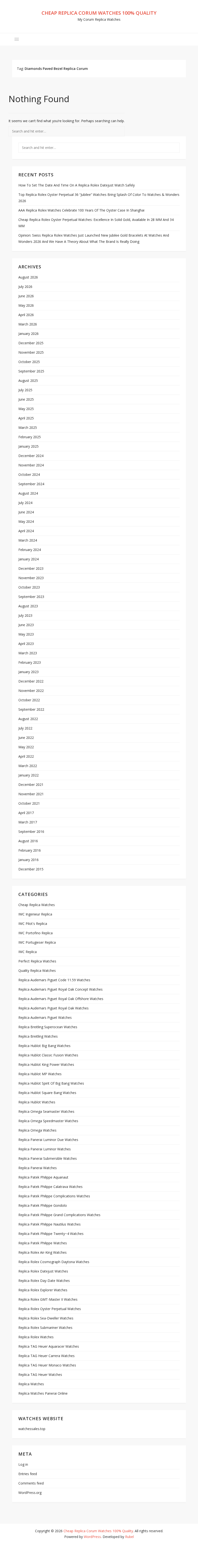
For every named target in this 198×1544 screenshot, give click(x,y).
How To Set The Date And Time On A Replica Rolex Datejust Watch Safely (76, 185)
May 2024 (26, 521)
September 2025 (31, 371)
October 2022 (29, 700)
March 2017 (27, 822)
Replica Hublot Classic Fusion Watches (48, 1055)
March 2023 (27, 653)
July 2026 (25, 286)
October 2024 (29, 474)
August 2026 (28, 277)
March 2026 (27, 324)
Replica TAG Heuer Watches (40, 1374)
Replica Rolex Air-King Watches (42, 1252)
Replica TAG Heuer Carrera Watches (46, 1355)
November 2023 (31, 578)
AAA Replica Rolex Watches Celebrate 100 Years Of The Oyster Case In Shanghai (81, 210)
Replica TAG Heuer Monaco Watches (47, 1365)
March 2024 (27, 540)
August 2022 (28, 718)
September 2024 (31, 484)
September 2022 (31, 709)
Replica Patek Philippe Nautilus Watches (49, 1224)
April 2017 (26, 812)
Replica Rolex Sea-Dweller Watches (45, 1318)
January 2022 (28, 775)
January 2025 (28, 446)
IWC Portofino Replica (35, 933)
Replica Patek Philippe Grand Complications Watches (59, 1215)
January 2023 (28, 671)
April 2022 (26, 756)
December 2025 (30, 343)
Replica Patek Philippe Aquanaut (43, 1177)
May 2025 (26, 408)
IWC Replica (27, 951)
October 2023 (29, 587)
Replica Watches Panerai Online (43, 1393)
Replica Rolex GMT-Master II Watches (48, 1299)
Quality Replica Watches (37, 970)
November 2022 (31, 690)
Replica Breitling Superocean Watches (47, 1027)
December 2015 (30, 869)
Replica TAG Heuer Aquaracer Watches (48, 1346)
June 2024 (26, 512)
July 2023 (25, 615)
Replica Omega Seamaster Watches (46, 1111)
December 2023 (30, 568)
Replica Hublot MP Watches (40, 1074)
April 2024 (26, 531)
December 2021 (30, 784)
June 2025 (26, 399)
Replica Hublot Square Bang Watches (47, 1092)
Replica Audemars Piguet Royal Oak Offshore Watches (60, 998)
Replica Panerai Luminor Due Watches (48, 1139)
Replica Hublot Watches (36, 1102)
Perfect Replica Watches (37, 961)
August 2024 (28, 493)
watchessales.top (31, 1428)
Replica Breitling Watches (38, 1036)
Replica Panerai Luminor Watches (44, 1149)
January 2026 (28, 333)
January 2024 (28, 559)
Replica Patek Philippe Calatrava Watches (50, 1186)
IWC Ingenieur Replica (35, 914)
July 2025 (25, 390)
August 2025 (28, 380)
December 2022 (30, 681)
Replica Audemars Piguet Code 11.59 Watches (54, 980)
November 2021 (31, 794)
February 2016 (29, 850)
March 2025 (27, 427)
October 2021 (29, 803)
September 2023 (31, 596)
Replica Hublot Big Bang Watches (44, 1045)
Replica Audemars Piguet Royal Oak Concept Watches (60, 989)
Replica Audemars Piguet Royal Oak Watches (53, 1008)
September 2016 (31, 831)
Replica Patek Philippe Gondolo (42, 1205)
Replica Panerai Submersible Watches (47, 1158)
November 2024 (31, 465)
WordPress (92, 1536)
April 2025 (26, 418)
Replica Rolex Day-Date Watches (44, 1280)
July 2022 (25, 728)
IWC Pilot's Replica (32, 923)
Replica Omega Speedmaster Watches (48, 1121)
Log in (23, 1464)
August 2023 (28, 606)
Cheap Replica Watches (36, 904)
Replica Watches (31, 1384)
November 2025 (31, 352)
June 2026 (26, 296)
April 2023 (26, 643)
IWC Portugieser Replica (37, 942)
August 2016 (28, 841)
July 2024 (25, 502)
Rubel (129, 1536)
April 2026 (26, 314)
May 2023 (26, 634)
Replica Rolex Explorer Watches (42, 1290)
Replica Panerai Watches (37, 1168)
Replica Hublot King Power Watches (46, 1064)
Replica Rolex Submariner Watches (45, 1327)
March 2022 (27, 765)
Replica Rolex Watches (36, 1337)
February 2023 (29, 662)
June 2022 (26, 737)
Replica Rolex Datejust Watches (43, 1271)
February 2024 (29, 549)
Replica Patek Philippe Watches (42, 1243)
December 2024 (30, 455)
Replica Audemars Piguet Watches (45, 1017)
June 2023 (26, 625)
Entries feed (27, 1473)
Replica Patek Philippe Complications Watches (54, 1196)
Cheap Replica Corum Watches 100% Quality (99, 13)
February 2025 (29, 437)
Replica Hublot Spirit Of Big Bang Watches (51, 1083)
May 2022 (26, 747)
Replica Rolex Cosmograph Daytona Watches (53, 1261)
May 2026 (26, 305)
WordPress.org (30, 1492)
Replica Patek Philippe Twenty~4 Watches (51, 1233)
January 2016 (28, 859)
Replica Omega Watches (37, 1130)
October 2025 (29, 361)
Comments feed (31, 1483)
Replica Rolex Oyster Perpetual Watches (49, 1308)
